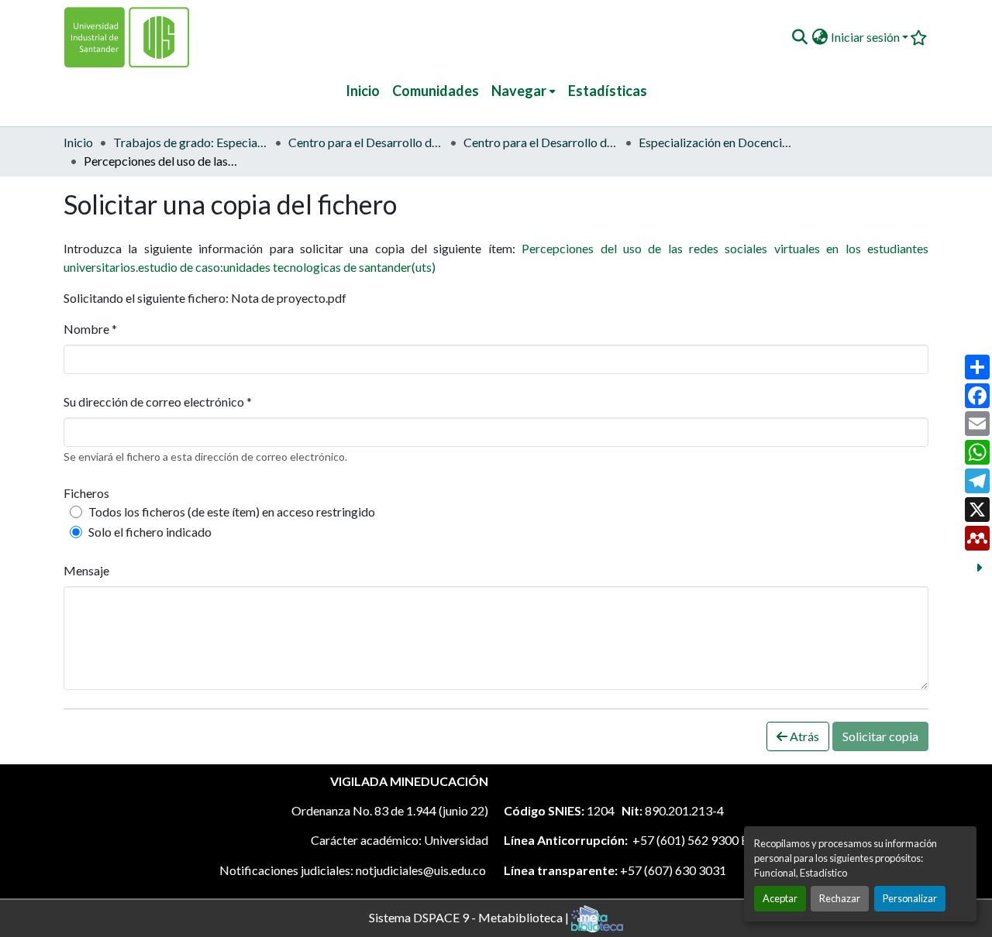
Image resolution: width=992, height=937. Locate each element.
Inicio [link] (78, 142)
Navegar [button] (518, 90)
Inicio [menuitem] (363, 90)
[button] (799, 37)
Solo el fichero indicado (150, 531)
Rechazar (839, 898)
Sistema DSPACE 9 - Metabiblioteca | (470, 916)
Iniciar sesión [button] (866, 36)
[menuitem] (523, 91)
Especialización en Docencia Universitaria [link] (716, 142)
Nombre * (90, 328)
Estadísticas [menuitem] (607, 90)
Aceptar (780, 898)
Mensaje (86, 570)
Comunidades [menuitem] (435, 90)
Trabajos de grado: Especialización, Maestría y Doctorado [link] (190, 142)
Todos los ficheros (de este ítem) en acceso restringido (231, 511)
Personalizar (910, 898)
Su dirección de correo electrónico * (158, 401)
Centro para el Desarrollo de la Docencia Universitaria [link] (365, 142)
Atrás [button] (803, 736)
